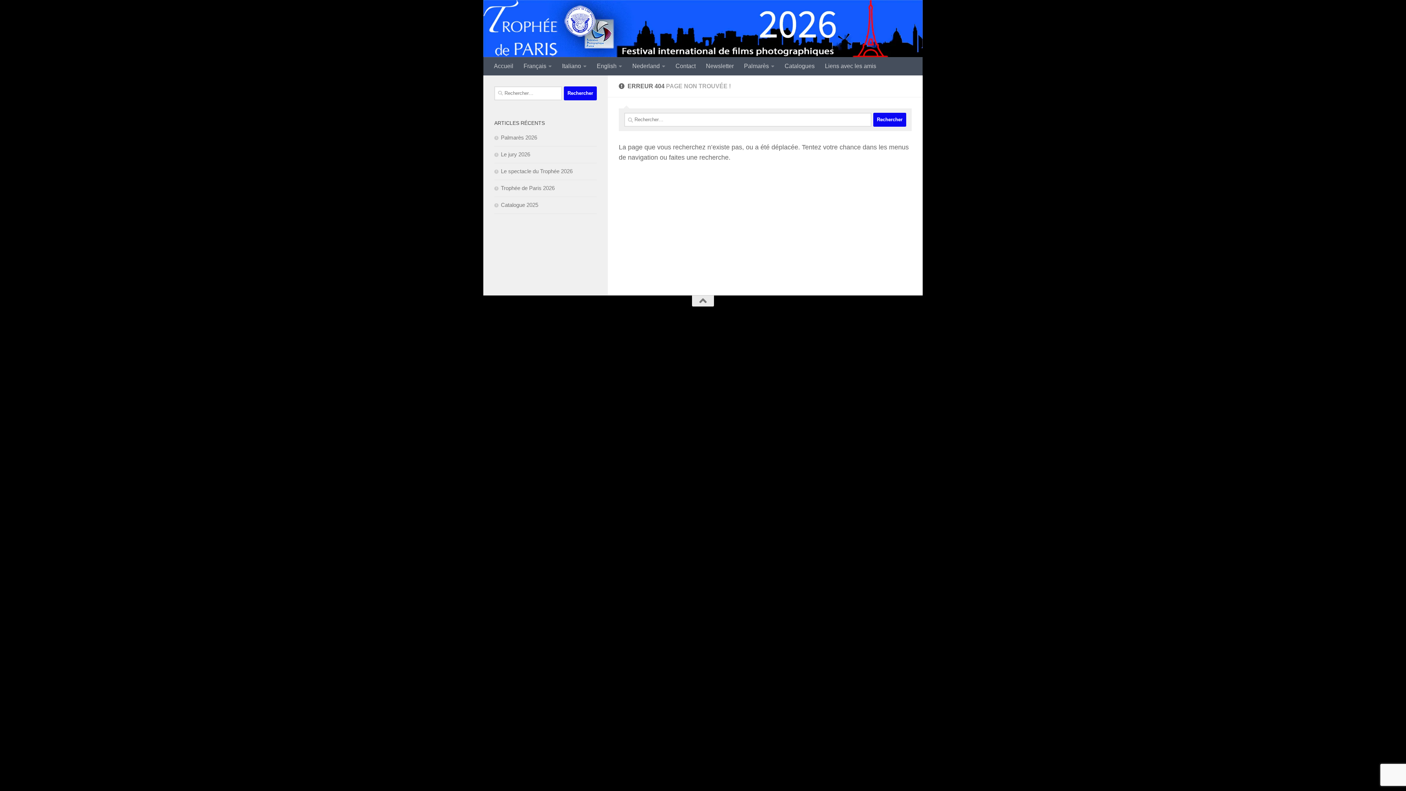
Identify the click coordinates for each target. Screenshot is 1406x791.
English (607, 66)
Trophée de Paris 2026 (528, 188)
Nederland (646, 66)
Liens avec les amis (850, 66)
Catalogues (800, 66)
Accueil (503, 66)
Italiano (571, 66)
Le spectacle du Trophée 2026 (537, 171)
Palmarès (756, 66)
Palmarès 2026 (519, 137)
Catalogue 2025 (519, 205)
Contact (686, 66)
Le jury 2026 (515, 154)
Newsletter (720, 66)
